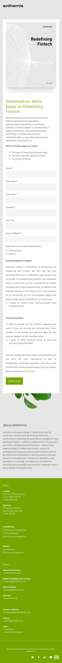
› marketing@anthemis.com (14, 581)
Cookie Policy (44, 649)
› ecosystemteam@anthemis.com (17, 612)
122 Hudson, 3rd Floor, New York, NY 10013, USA (13, 508)
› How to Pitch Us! (10, 598)
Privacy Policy (28, 371)
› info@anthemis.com (11, 573)
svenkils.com (31, 651)
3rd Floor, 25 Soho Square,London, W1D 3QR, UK (14, 494)
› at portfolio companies (13, 632)
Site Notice (24, 649)
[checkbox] (31, 251)
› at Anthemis (8, 629)
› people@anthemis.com (13, 621)
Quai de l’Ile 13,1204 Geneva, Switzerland (13, 549)
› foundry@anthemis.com (13, 590)
